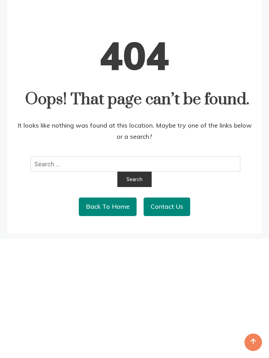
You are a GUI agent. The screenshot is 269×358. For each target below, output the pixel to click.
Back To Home (108, 206)
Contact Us (167, 206)
